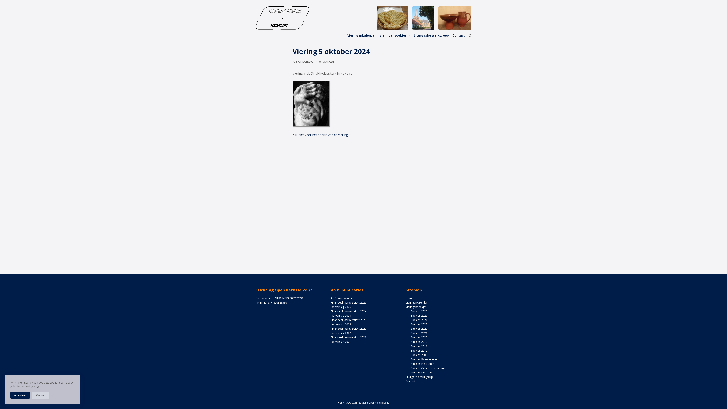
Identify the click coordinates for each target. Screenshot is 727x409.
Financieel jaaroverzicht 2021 (348, 337)
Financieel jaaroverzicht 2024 (348, 311)
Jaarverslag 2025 (341, 307)
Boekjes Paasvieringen (424, 359)
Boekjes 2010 (418, 350)
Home (409, 298)
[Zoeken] (470, 35)
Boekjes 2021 (418, 333)
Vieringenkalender (361, 35)
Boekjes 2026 (418, 311)
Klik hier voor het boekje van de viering (320, 135)
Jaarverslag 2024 (341, 315)
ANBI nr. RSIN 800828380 (271, 302)
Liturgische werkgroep (431, 35)
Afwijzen (40, 395)
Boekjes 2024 (418, 320)
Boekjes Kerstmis (421, 372)
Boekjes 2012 (418, 341)
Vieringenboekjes (393, 35)
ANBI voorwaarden (342, 298)
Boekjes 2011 (418, 346)
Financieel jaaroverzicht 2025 (348, 302)
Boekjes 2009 (418, 355)
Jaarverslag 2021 (341, 341)
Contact (458, 35)
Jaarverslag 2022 (341, 333)
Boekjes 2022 (418, 328)
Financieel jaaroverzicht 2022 (348, 328)
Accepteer (20, 395)
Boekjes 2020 (418, 337)
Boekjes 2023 (418, 324)
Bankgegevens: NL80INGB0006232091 (279, 298)
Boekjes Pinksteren (422, 363)
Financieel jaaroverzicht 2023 (348, 320)
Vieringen (328, 61)
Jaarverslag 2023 (341, 324)
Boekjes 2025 (418, 315)
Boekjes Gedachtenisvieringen (428, 368)
